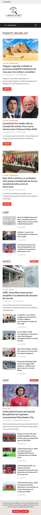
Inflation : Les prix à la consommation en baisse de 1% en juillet (27, 234)
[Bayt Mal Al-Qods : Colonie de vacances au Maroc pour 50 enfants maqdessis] (9, 349)
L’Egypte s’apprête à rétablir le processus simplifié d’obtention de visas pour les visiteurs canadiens (19, 69)
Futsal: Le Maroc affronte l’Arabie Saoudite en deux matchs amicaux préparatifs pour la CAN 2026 (27, 437)
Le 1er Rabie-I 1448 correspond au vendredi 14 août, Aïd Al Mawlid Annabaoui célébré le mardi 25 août (27, 336)
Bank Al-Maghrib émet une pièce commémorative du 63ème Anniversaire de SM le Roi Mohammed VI (27, 220)
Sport (9, 408)
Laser (4, 408)
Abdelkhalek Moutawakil (21, 420)
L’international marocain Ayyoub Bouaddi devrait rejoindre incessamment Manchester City (26, 248)
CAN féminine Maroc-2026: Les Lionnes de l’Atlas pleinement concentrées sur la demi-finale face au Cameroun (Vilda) (27, 487)
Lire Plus (6, 88)
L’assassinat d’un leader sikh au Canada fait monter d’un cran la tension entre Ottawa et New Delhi (20, 126)
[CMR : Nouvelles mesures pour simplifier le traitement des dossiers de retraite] (20, 266)
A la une (5, 63)
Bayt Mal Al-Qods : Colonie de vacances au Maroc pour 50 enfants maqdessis (27, 351)
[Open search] (35, 25)
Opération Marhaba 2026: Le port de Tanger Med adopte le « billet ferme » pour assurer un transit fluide (27, 365)
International (13, 63)
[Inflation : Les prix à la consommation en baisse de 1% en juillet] (9, 232)
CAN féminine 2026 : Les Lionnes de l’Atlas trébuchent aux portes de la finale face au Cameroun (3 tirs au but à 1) (27, 470)
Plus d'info (16, 511)
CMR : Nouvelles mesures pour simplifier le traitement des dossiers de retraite (20, 295)
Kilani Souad (22, 132)
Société (11, 289)
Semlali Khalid (22, 75)
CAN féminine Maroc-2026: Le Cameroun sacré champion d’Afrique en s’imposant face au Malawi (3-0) (27, 453)
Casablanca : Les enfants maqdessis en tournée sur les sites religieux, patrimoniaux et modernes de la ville (27, 319)
